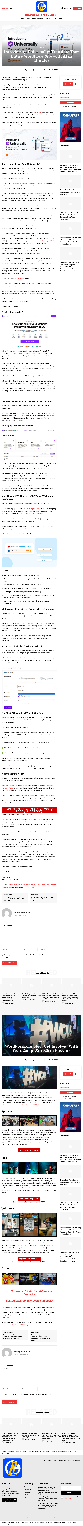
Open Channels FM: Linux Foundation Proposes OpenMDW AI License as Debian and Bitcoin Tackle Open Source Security (69, 266)
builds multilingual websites (29, 832)
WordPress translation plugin (36, 193)
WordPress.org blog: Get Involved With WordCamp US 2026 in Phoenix (13, 899)
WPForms (43, 241)
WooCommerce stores (27, 353)
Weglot (30, 720)
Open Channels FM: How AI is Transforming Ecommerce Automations (42, 899)
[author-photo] (3, 1003)
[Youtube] (15, 1500)
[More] (75, 84)
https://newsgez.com (21, 915)
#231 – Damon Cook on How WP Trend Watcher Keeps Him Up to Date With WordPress (70, 216)
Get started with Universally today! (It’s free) (29, 810)
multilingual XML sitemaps (33, 513)
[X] (70, 84)
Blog (41, 47)
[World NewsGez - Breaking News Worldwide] (42, 6)
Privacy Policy (66, 108)
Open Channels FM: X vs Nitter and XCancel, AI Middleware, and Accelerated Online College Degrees (70, 168)
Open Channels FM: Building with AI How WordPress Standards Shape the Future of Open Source (70, 241)
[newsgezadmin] (7, 913)
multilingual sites (33, 509)
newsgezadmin (34, 70)
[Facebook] (65, 84)
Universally (37, 112)
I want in (69, 102)
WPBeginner (29, 887)
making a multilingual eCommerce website (28, 183)
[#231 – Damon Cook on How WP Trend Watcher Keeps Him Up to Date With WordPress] (70, 203)
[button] (13, 8)
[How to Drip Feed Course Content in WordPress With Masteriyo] (70, 181)
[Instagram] (7, 1500)
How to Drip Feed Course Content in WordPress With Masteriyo (70, 192)
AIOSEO (51, 241)
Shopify (13, 286)
